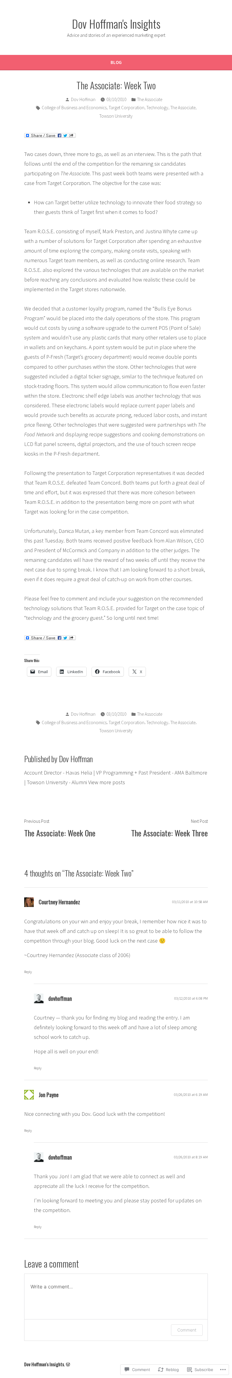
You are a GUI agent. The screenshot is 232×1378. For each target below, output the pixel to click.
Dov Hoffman (83, 99)
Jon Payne (49, 1095)
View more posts (106, 782)
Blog (116, 62)
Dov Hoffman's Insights (116, 23)
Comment (186, 1329)
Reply (28, 971)
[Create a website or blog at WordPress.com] (68, 1364)
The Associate (149, 99)
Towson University (116, 116)
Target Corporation (126, 107)
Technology (157, 107)
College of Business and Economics (74, 107)
